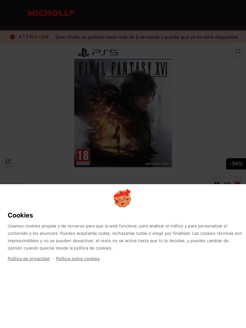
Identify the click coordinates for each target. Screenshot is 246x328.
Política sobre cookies (78, 258)
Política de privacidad (29, 258)
